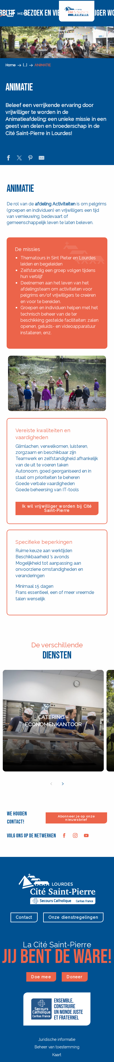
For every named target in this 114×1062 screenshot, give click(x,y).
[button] (21, 63)
